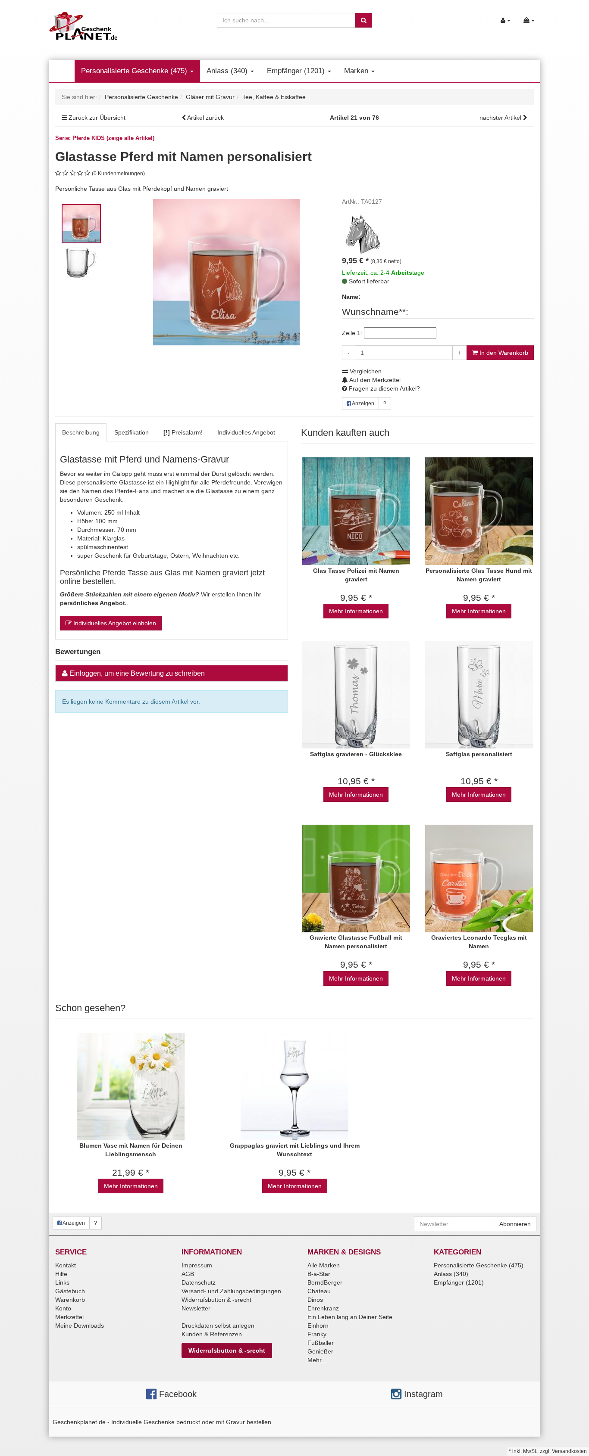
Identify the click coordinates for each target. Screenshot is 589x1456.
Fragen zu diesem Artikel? (383, 388)
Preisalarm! (183, 432)
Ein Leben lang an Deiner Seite (349, 1316)
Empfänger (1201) (297, 71)
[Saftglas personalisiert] (479, 695)
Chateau (319, 1291)
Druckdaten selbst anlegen (218, 1325)
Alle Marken (323, 1265)
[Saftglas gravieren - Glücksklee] (356, 695)
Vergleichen (365, 371)
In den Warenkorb (503, 352)
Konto (63, 1308)
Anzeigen (362, 403)
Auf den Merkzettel (374, 379)
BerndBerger (324, 1282)
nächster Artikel (501, 117)
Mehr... (316, 1360)
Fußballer (320, 1342)
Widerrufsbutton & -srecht (216, 1299)
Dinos (315, 1299)
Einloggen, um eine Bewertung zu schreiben (137, 673)
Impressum (197, 1265)
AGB (188, 1273)
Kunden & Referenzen (212, 1334)
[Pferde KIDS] (363, 233)
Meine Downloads (79, 1325)
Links (62, 1282)
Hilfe (61, 1273)
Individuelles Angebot (246, 432)
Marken (357, 71)
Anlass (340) (228, 71)
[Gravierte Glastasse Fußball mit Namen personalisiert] (356, 878)
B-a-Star (318, 1273)
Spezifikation (131, 432)
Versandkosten (569, 1451)
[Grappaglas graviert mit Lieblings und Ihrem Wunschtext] (294, 1086)
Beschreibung (81, 432)
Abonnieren (515, 1223)
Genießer (320, 1351)
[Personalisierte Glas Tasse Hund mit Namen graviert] (479, 511)
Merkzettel (69, 1316)
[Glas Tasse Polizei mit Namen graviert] (356, 511)
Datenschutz (199, 1282)
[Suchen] (363, 20)
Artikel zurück (205, 117)
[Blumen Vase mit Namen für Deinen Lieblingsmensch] (130, 1086)
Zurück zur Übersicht (97, 117)
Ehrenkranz (323, 1308)
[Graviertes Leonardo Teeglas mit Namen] (479, 878)
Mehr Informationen (356, 611)
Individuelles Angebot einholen (114, 623)
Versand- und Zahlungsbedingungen (231, 1291)
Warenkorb (70, 1299)
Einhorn (318, 1325)
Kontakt (65, 1265)
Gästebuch (70, 1291)
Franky (316, 1334)
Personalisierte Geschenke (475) (135, 71)
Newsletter (196, 1308)
